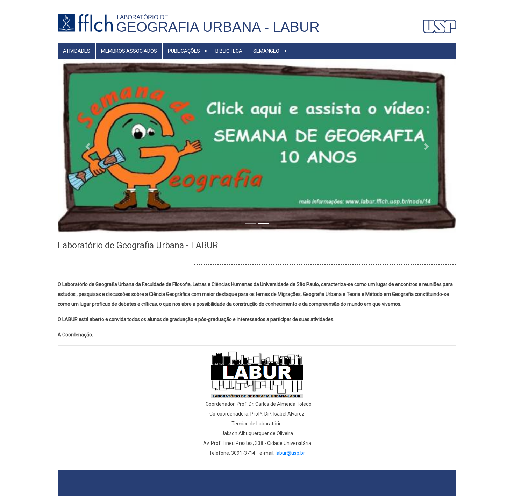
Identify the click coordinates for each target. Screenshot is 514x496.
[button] (87, 146)
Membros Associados (129, 51)
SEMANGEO (266, 51)
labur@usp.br (290, 453)
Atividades (76, 51)
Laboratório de (144, 17)
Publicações (184, 51)
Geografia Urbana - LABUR (218, 27)
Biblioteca (228, 51)
